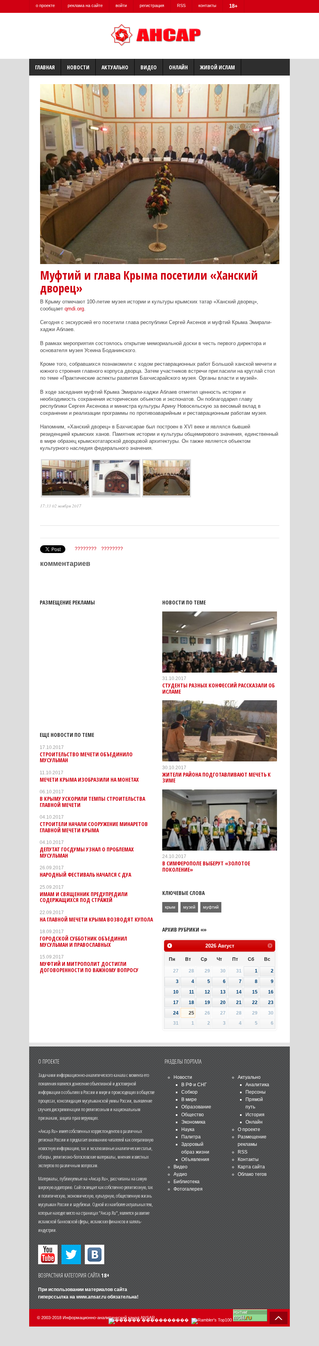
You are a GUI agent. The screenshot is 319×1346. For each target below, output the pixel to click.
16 (270, 992)
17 (176, 1002)
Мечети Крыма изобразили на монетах (89, 779)
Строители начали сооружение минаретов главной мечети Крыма (94, 826)
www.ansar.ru (91, 1297)
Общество (192, 1114)
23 (270, 1002)
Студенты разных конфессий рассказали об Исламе (218, 688)
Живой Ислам (217, 67)
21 (239, 1002)
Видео (148, 67)
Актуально (115, 67)
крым (170, 907)
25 (191, 1013)
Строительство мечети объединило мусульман (86, 757)
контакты (207, 5)
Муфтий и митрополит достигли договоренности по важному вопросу (89, 966)
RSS (181, 5)
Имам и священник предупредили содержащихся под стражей (84, 897)
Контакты (248, 1159)
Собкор (189, 1092)
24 (176, 1013)
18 (191, 1002)
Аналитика (257, 1084)
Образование (196, 1107)
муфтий (211, 907)
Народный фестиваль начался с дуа (85, 874)
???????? (85, 548)
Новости (78, 67)
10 (176, 992)
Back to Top (278, 1318)
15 (255, 992)
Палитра (191, 1137)
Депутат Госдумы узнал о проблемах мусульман (87, 852)
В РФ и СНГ (194, 1084)
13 (223, 992)
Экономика (193, 1122)
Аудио (180, 1174)
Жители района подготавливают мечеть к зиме (216, 777)
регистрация (152, 5)
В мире (189, 1099)
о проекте (45, 5)
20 (223, 1002)
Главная (45, 67)
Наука (188, 1129)
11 (191, 992)
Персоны (255, 1092)
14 (239, 992)
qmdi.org (73, 309)
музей (189, 907)
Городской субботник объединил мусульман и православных (83, 941)
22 (255, 1002)
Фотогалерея (188, 1189)
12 (207, 992)
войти (121, 5)
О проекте (249, 1129)
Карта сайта (251, 1167)
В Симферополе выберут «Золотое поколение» (206, 866)
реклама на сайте (85, 5)
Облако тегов (252, 1174)
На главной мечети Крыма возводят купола (96, 919)
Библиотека (187, 1181)
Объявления (195, 1159)
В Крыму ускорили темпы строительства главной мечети (92, 801)
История (255, 1114)
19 (207, 1002)
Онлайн (178, 67)
